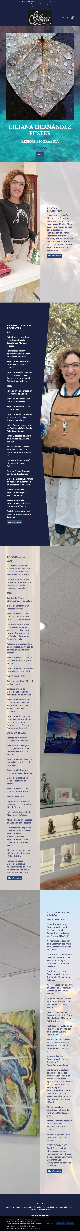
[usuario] (67, 18)
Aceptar (70, 1223)
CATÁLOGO (40, 147)
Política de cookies (35, 1228)
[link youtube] (47, 1216)
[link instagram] (36, 1216)
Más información (54, 256)
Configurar (50, 1223)
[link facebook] (33, 1216)
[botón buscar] (63, 18)
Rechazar (60, 1223)
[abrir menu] (8, 18)
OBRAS (40, 154)
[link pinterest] (40, 1216)
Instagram (47, 4)
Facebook (34, 4)
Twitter (40, 4)
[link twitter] (43, 1216)
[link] (40, 17)
